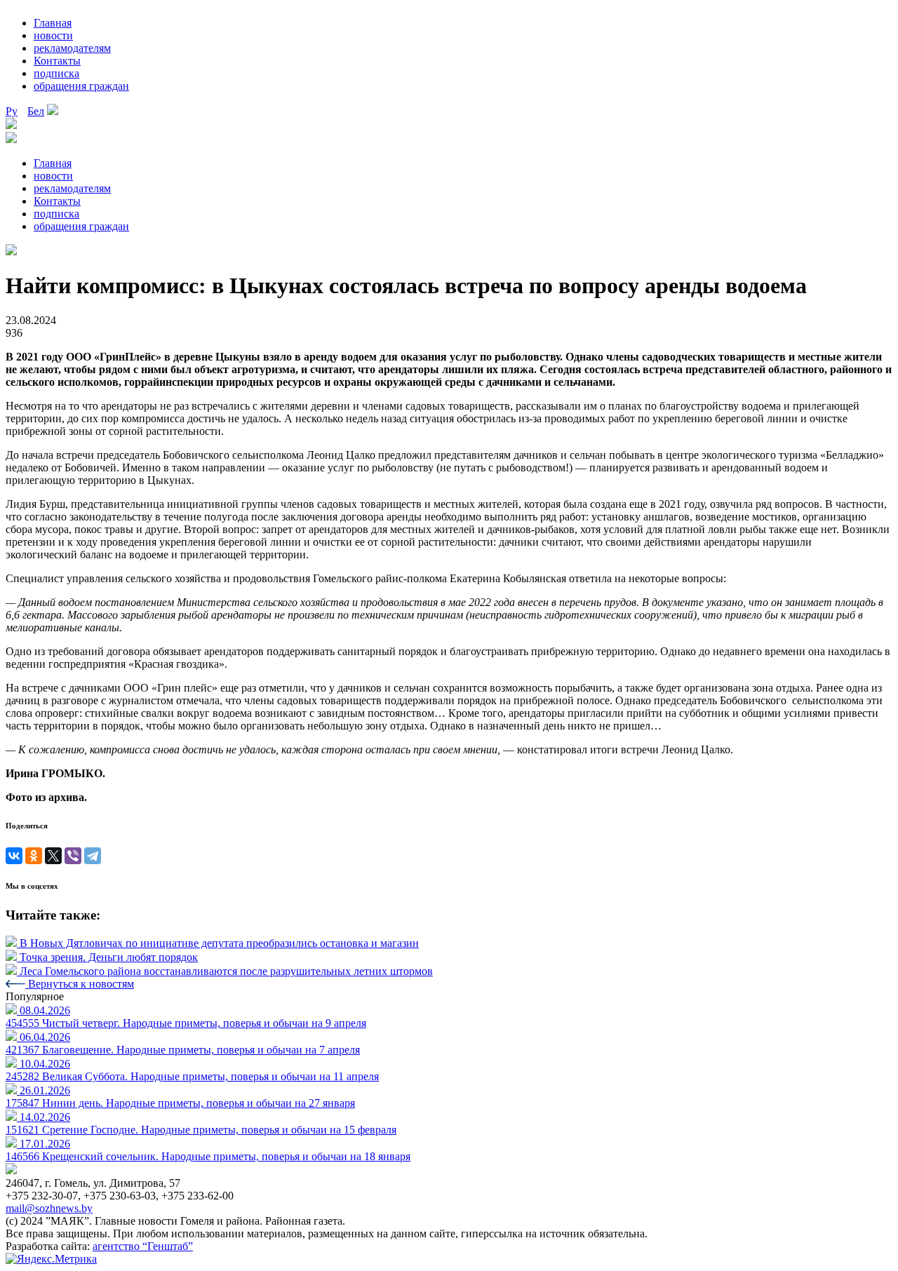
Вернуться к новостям (79, 984)
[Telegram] (92, 855)
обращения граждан (81, 86)
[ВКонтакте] (14, 855)
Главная (53, 23)
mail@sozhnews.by (49, 1208)
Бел (35, 111)
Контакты (57, 61)
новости (53, 35)
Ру (12, 111)
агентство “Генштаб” (143, 1246)
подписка (56, 73)
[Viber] (73, 855)
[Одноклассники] (33, 855)
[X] (53, 855)
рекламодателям (72, 48)
